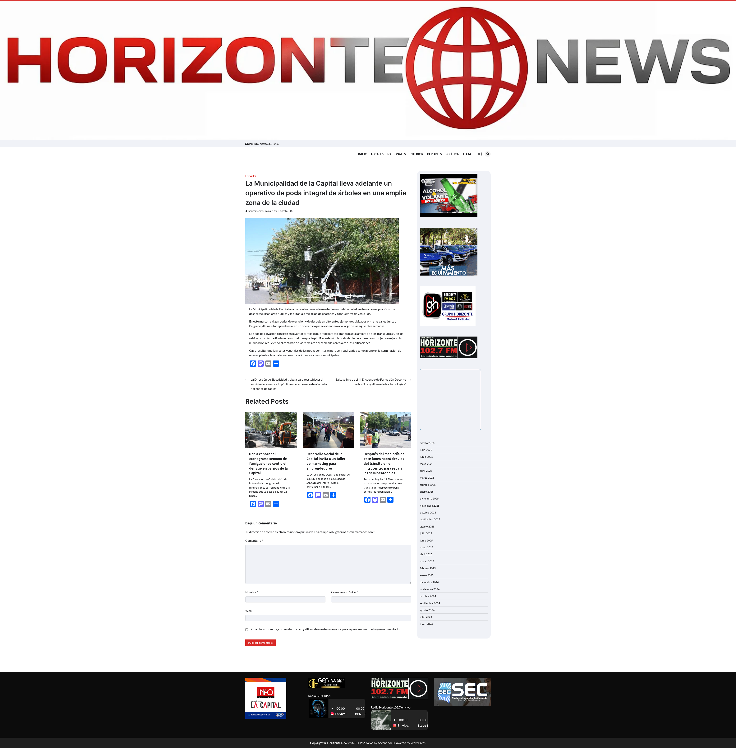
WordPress (418, 743)
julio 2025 (426, 533)
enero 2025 (427, 575)
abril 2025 (426, 554)
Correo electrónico (344, 592)
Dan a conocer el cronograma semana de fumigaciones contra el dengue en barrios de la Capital (268, 463)
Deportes (434, 154)
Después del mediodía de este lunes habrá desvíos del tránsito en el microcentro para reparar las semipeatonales (384, 463)
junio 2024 (426, 624)
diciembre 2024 (429, 582)
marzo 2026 (427, 477)
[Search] (488, 154)
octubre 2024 (428, 596)
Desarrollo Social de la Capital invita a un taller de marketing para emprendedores (325, 461)
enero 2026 (427, 491)
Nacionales (396, 154)
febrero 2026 (428, 484)
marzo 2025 (427, 561)
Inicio (362, 154)
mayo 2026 (426, 463)
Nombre (251, 592)
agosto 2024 (427, 610)
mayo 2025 (426, 547)
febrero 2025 (428, 568)
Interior (416, 154)
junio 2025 (426, 540)
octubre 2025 (428, 512)
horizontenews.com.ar (260, 211)
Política (452, 154)
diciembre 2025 (429, 498)
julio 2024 (426, 617)
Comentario (254, 540)
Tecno (467, 154)
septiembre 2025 (430, 519)
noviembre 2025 (429, 505)
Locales (377, 154)
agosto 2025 (427, 526)
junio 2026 (426, 456)
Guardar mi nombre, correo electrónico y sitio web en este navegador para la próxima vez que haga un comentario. (325, 629)
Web (248, 610)
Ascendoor (385, 743)
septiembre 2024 (430, 603)
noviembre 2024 (429, 589)
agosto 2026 (427, 442)
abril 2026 (426, 470)
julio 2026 (426, 449)
